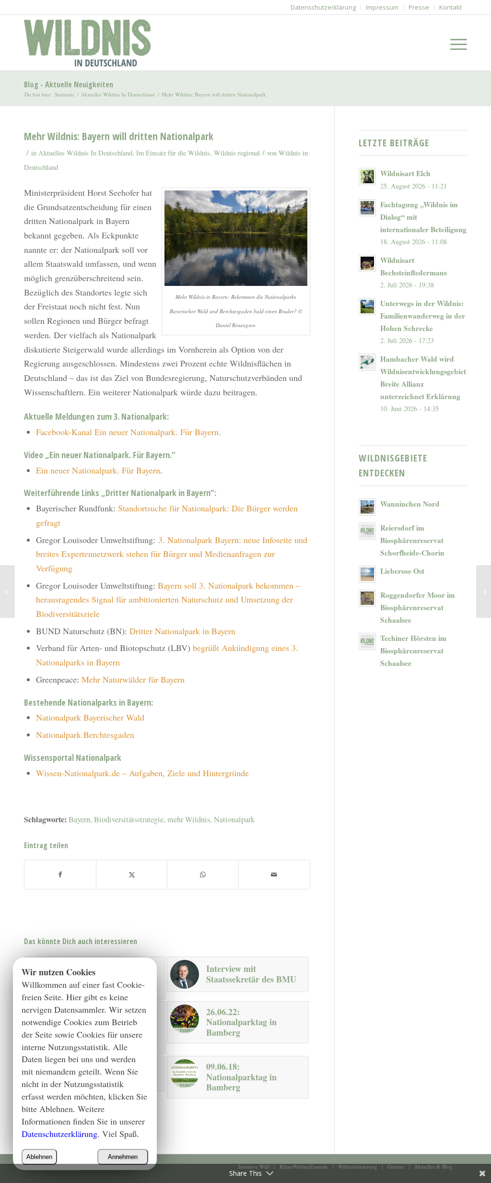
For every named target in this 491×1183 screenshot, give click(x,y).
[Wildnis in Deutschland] (89, 43)
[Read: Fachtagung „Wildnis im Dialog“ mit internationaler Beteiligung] (367, 207)
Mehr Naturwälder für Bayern (133, 679)
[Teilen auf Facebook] (60, 874)
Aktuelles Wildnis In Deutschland (85, 152)
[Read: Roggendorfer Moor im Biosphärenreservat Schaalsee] (367, 598)
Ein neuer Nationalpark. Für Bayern (98, 470)
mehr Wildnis (188, 819)
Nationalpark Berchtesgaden (85, 734)
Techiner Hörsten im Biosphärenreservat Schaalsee (413, 650)
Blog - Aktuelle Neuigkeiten (68, 84)
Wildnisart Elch (405, 173)
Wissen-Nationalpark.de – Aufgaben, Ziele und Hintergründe (142, 773)
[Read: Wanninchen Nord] (367, 507)
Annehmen (123, 1156)
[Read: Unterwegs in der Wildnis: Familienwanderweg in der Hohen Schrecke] (367, 306)
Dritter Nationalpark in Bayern (182, 631)
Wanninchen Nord (410, 503)
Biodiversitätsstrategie (129, 819)
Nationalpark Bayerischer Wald (90, 717)
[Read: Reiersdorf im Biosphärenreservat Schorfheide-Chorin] (367, 531)
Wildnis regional (237, 152)
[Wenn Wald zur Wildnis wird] (7, 591)
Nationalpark (234, 819)
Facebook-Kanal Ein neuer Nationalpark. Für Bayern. (130, 432)
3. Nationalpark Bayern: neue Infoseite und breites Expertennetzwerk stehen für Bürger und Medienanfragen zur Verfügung (171, 554)
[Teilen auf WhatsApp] (202, 874)
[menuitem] (323, 7)
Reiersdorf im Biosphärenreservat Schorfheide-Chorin (412, 540)
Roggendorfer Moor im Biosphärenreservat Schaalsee (417, 607)
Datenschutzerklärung (59, 1133)
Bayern (79, 819)
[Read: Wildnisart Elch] (367, 176)
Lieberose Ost (402, 571)
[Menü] (455, 43)
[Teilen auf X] (131, 874)
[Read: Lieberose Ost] (367, 574)
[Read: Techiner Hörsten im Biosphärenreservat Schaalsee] (367, 641)
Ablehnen (39, 1156)
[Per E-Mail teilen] (274, 874)
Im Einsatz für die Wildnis (173, 152)
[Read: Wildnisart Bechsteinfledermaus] (367, 263)
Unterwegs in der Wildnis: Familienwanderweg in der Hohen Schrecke (422, 315)
